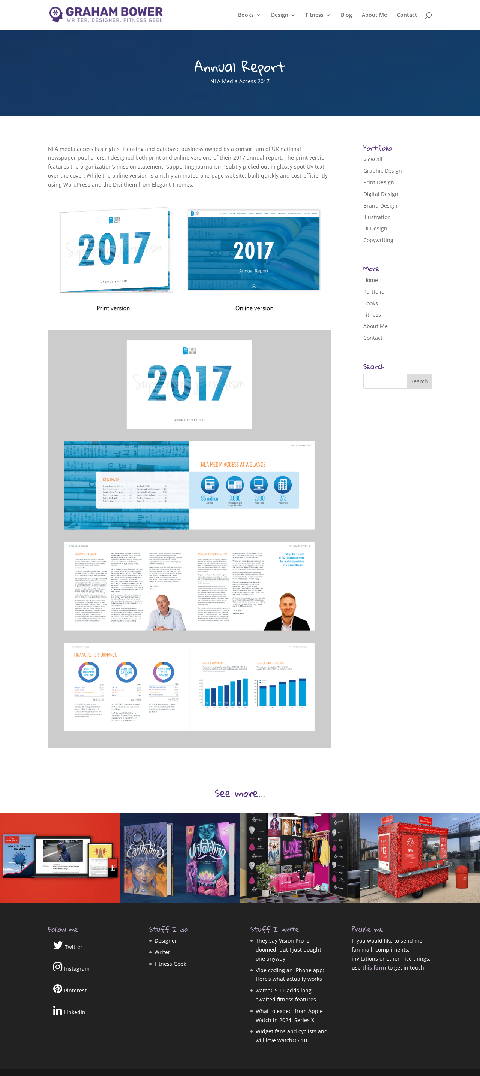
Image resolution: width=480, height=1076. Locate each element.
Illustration (377, 217)
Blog (346, 15)
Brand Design (380, 205)
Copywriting (378, 240)
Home (370, 280)
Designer (165, 940)
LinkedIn (75, 1012)
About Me (374, 15)
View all (372, 159)
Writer (162, 952)
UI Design (375, 228)
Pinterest (75, 990)
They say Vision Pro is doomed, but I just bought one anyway (288, 949)
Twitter (73, 946)
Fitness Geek (170, 963)
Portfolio (373, 291)
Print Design (378, 182)
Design (279, 15)
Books (246, 15)
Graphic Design (382, 170)
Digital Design (380, 193)
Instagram (77, 968)
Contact (407, 15)
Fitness (315, 15)
